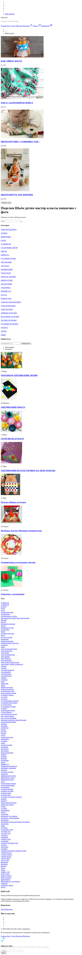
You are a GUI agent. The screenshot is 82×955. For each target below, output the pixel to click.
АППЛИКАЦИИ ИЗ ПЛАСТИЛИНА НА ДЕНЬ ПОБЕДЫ (28, 470)
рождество (5, 824)
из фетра (4, 708)
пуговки (4, 808)
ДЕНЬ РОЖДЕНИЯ (8, 306)
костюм (3, 731)
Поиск (4, 953)
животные (4, 683)
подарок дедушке (7, 791)
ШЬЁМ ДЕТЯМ (6, 280)
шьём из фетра (6, 878)
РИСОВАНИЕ (6, 262)
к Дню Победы (6, 712)
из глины (4, 697)
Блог (8, 26)
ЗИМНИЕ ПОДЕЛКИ (9, 313)
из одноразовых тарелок (9, 701)
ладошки (4, 741)
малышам (4, 747)
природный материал (8, 803)
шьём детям (5, 874)
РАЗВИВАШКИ (7, 269)
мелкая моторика (7, 753)
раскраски (4, 814)
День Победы (6, 658)
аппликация (5, 614)
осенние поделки (7, 772)
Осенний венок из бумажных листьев (18, 562)
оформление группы (8, 776)
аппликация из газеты (9, 616)
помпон (4, 799)
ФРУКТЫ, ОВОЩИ (8, 277)
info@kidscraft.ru (7, 909)
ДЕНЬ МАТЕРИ (7, 309)
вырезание (5, 639)
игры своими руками (8, 693)
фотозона (4, 864)
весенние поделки (7, 633)
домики (3, 678)
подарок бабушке (7, 789)
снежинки (4, 837)
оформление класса (8, 778)
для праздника (6, 674)
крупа (3, 735)
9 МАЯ (3, 240)
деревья (3, 666)
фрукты (3, 866)
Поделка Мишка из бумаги (13, 502)
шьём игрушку (6, 876)
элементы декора (7, 885)
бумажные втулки (7, 628)
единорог (4, 680)
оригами (4, 770)
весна (3, 635)
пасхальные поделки (8, 783)
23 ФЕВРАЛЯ (6, 244)
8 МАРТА (4, 327)
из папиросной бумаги (9, 703)
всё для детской (6, 637)
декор (3, 647)
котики (3, 733)
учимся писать (6, 853)
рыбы (3, 826)
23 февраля (5, 605)
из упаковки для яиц (8, 706)
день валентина (6, 651)
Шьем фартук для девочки (10, 881)
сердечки (4, 828)
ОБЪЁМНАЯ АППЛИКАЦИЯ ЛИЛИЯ (19, 375)
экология (4, 883)
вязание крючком (7, 641)
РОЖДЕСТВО (6, 298)
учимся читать (6, 856)
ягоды (3, 887)
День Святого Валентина (10, 662)
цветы (3, 870)
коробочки (5, 728)
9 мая (3, 608)
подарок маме (6, 793)
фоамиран (4, 862)
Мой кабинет (10, 14)
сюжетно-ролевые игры (9, 843)
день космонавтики (8, 655)
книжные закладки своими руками (13, 720)
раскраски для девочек (9, 816)
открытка (4, 774)
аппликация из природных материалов (15, 618)
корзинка (4, 726)
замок (3, 685)
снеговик (4, 835)
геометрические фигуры (10, 643)
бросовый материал (8, 624)
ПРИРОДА (5, 255)
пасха (3, 781)
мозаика (4, 756)
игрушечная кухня (7, 691)
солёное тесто (6, 839)
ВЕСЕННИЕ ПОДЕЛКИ (10, 317)
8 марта (3, 607)
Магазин (19, 26)
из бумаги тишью (7, 695)
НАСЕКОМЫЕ (6, 284)
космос (3, 730)
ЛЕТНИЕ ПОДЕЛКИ (9, 320)
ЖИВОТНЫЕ (6, 237)
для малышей (6, 672)
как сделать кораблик (8, 718)
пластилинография (8, 785)
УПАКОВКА (6, 288)
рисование (5, 820)
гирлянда (4, 645)
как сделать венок (7, 716)
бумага (3, 626)
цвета (3, 868)
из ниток (4, 699)
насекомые (5, 760)
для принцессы (6, 676)
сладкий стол (5, 831)
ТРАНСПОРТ (6, 273)
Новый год (5, 764)
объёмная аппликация (9, 766)
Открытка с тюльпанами (12, 594)
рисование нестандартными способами (15, 822)
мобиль (3, 755)
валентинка (5, 630)
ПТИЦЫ (4, 233)
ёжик (3, 681)
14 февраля (5, 603)
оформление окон (7, 780)
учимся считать (6, 854)
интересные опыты (8, 710)
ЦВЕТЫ (4, 251)
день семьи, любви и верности (12, 664)
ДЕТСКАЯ (5, 266)
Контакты (26, 26)
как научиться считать (9, 714)
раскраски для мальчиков (10, 818)
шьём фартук (5, 879)
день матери (5, 656)
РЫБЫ (3, 335)
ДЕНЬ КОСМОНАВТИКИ (11, 302)
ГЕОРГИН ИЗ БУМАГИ (12, 439)
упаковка (4, 849)
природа (4, 801)
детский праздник (7, 670)
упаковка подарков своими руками (13, 851)
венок (3, 632)
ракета (3, 812)
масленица (5, 749)
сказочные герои (7, 829)
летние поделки (6, 745)
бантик (3, 622)
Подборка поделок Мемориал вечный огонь (21, 531)
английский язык (7, 612)
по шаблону (5, 787)
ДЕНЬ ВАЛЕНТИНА (9, 229)
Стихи (13, 26)
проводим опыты (7, 804)
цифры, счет (5, 872)
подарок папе (6, 795)
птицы (3, 806)
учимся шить (5, 858)
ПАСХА (4, 295)
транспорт (4, 847)
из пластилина (6, 705)
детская (3, 668)
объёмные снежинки (8, 768)
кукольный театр (7, 737)
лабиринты (5, 739)
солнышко (4, 841)
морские (4, 758)
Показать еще (6, 203)
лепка (3, 743)
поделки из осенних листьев (11, 797)
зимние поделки (7, 687)
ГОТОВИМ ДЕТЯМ (8, 258)
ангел (3, 610)
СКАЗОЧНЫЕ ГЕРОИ (9, 248)
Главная (4, 26)
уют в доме (5, 860)
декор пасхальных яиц (9, 649)
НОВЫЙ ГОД (6, 291)
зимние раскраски (7, 689)
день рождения (6, 660)
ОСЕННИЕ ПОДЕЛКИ (9, 324)
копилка (4, 724)
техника (4, 845)
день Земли (5, 653)
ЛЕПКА (4, 331)
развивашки (5, 810)
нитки (3, 762)
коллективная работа (8, 722)
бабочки (4, 620)
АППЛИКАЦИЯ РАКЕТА (13, 407)
